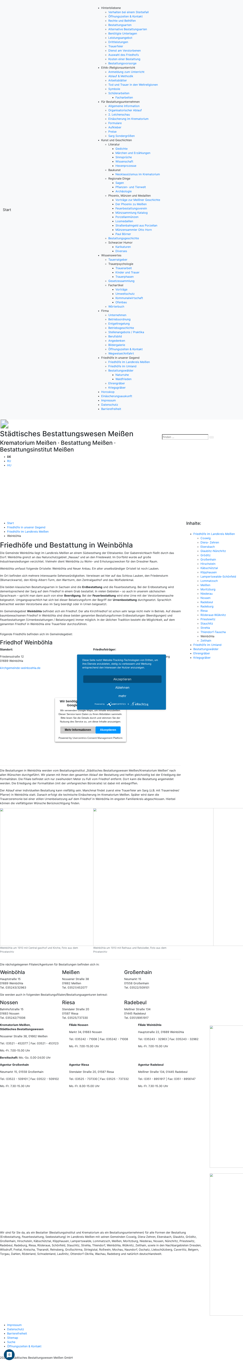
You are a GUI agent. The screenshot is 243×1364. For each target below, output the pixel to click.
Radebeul (206, 602)
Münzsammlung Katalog (131, 212)
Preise (112, 131)
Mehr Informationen (78, 730)
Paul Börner (123, 234)
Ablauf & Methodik (120, 76)
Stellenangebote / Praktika (126, 332)
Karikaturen (123, 247)
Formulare (115, 123)
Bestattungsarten (119, 25)
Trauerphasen (124, 276)
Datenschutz (109, 404)
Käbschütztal (209, 568)
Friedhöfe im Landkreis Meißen (129, 362)
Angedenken (116, 340)
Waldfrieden (123, 379)
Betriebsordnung (119, 319)
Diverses (121, 251)
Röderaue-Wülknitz (213, 615)
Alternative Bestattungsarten (127, 29)
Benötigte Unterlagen (122, 33)
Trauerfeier (115, 46)
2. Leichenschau (119, 114)
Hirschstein (207, 563)
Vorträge (121, 289)
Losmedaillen (124, 221)
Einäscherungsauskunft (116, 396)
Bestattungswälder (120, 370)
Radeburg (206, 606)
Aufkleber (114, 127)
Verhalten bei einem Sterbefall (128, 12)
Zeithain (205, 640)
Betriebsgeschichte (121, 328)
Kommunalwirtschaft (129, 298)
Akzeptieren (108, 730)
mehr (122, 696)
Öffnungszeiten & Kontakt (125, 16)
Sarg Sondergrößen (121, 136)
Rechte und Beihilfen (122, 20)
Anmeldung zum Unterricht (126, 72)
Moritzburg (207, 589)
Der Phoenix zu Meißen (131, 204)
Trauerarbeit (123, 268)
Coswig (205, 538)
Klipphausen (208, 572)
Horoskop (108, 392)
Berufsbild (115, 336)
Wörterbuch (116, 306)
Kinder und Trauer (127, 272)
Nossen (205, 598)
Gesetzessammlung (121, 281)
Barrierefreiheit (111, 409)
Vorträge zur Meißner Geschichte (137, 200)
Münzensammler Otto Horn (133, 229)
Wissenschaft (124, 161)
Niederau (206, 593)
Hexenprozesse (125, 165)
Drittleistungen (118, 42)
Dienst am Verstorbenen (124, 50)
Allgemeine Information (123, 106)
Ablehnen (122, 687)
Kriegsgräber (117, 387)
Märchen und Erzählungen (132, 153)
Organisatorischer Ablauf (125, 110)
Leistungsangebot (120, 37)
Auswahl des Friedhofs (123, 55)
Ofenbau (121, 302)
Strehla (205, 627)
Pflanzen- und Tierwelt (130, 187)
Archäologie (123, 191)
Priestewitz (207, 619)
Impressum (108, 400)
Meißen (205, 585)
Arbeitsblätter (117, 80)
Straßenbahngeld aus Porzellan (136, 225)
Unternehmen (117, 315)
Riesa (204, 610)
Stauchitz (206, 623)
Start (7, 210)
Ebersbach (207, 546)
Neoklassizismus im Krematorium (137, 174)
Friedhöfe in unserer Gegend (26, 527)
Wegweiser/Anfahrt (121, 353)
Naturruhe (122, 375)
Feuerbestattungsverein (131, 208)
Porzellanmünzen (126, 217)
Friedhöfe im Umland (122, 366)
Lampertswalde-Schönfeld (218, 576)
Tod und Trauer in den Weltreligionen (133, 84)
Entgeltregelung (119, 323)
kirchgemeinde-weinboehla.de (20, 668)
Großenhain (208, 559)
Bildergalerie (116, 345)
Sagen (119, 183)
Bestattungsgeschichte (123, 238)
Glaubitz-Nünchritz (213, 551)
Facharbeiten (124, 97)
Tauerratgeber (117, 259)
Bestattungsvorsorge (122, 63)
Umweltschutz (125, 293)
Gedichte (121, 148)
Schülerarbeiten (118, 93)
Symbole (114, 89)
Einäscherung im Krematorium (128, 119)
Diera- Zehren (209, 542)
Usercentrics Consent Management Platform (98, 738)
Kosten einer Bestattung (124, 59)
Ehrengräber (116, 383)
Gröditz (205, 555)
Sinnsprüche (123, 157)
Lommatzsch (209, 581)
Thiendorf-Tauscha (213, 632)
